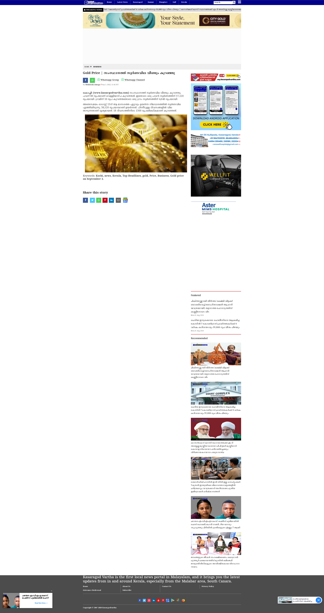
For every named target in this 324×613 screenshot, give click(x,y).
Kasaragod (138, 2)
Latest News (122, 2)
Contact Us (166, 587)
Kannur (151, 2)
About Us (126, 587)
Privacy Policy (208, 587)
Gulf (174, 2)
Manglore (163, 2)
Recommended (199, 338)
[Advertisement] (159, 46)
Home (109, 2)
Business (97, 67)
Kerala (184, 2)
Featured (196, 295)
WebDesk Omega (92, 85)
